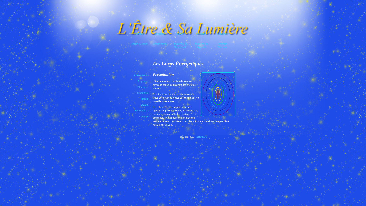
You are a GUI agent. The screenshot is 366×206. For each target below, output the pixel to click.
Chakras (222, 33)
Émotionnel (142, 93)
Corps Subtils (139, 43)
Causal (144, 104)
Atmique (143, 116)
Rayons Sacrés (222, 45)
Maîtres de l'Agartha (201, 45)
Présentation (141, 75)
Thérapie (159, 33)
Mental (144, 98)
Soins (180, 33)
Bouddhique (141, 110)
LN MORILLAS (201, 137)
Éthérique (142, 87)
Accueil (138, 33)
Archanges (160, 43)
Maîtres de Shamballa (181, 45)
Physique (143, 81)
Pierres (201, 33)
